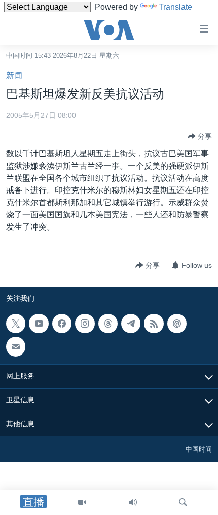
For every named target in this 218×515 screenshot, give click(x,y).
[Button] (200, 136)
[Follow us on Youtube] (38, 323)
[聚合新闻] (153, 323)
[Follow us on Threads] (108, 323)
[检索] (183, 502)
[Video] (82, 502)
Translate (175, 7)
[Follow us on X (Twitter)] (15, 323)
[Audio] (133, 502)
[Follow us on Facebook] (61, 323)
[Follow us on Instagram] (84, 323)
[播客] (177, 323)
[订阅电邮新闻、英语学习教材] (15, 347)
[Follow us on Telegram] (130, 323)
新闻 (14, 75)
